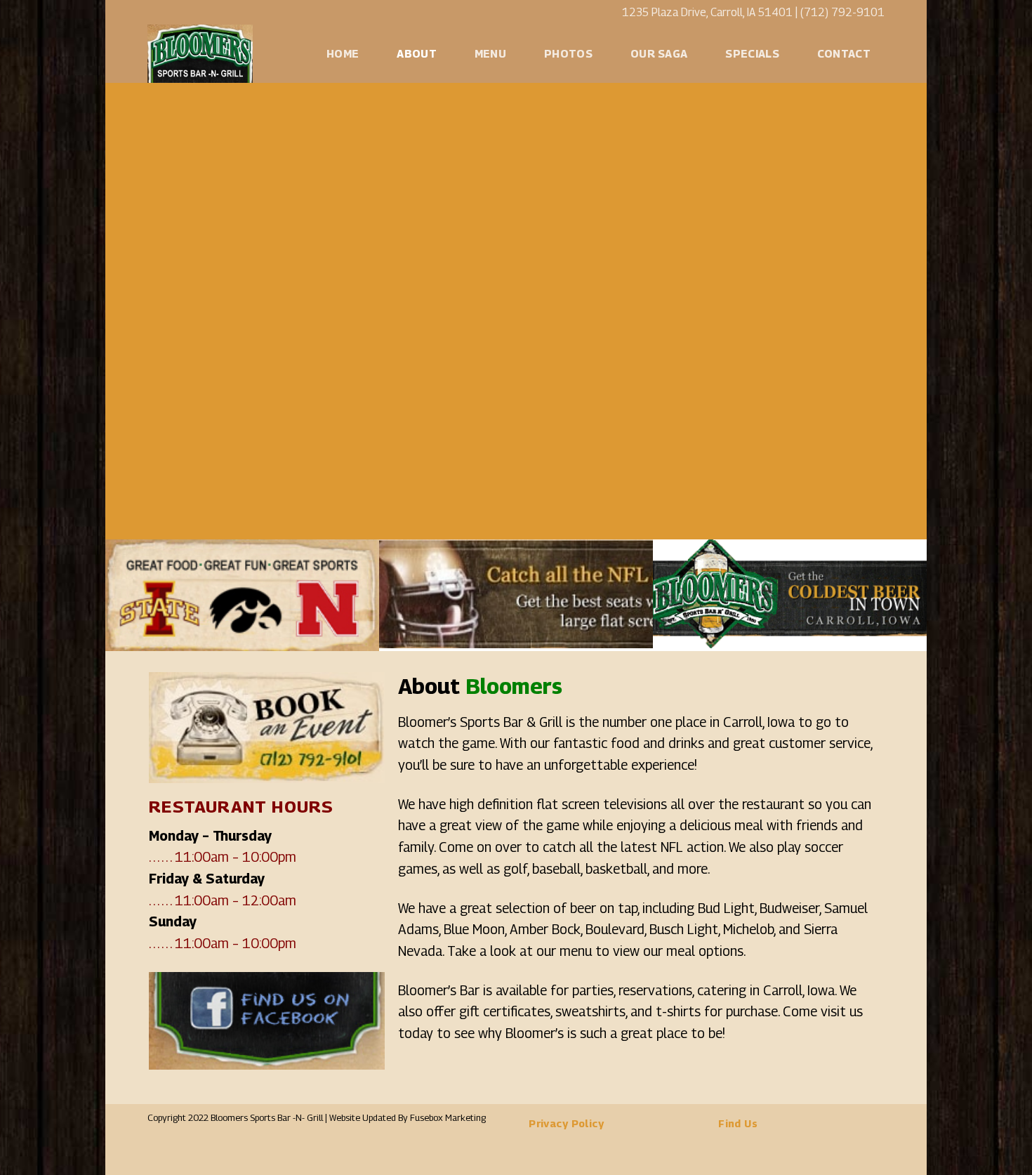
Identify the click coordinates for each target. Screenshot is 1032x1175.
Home (342, 53)
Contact (844, 53)
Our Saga (658, 53)
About (417, 53)
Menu (490, 53)
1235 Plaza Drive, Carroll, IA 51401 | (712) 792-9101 (753, 12)
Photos (568, 53)
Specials (752, 53)
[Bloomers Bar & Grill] (206, 54)
